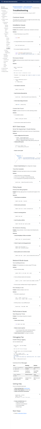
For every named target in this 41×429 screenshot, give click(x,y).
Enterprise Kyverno (18, 7)
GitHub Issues (27, 388)
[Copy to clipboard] (39, 37)
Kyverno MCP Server (27, 7)
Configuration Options (22, 413)
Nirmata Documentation (18, 6)
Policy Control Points (28, 6)
